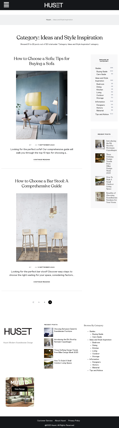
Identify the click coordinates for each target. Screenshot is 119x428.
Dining (98, 87)
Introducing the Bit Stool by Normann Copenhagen (111, 145)
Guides (98, 68)
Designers (100, 105)
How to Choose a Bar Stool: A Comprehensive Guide (41, 183)
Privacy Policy (74, 421)
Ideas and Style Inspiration (100, 340)
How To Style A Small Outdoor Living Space (110, 183)
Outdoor (100, 95)
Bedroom (100, 84)
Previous (33, 302)
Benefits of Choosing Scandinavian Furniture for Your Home (111, 198)
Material (100, 111)
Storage (100, 98)
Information (100, 102)
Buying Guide (101, 72)
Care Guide (101, 74)
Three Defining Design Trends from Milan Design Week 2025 (109, 163)
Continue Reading (41, 159)
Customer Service (45, 421)
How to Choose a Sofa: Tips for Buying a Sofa (42, 61)
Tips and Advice (102, 114)
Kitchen (99, 90)
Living (98, 92)
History (99, 108)
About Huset (60, 421)
